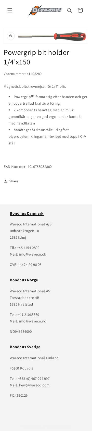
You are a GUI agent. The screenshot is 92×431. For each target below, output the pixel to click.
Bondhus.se (38, 427)
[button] (9, 10)
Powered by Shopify (58, 427)
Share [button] (13, 181)
